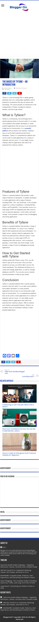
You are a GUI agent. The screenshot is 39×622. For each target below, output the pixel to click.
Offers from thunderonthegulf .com (14, 371)
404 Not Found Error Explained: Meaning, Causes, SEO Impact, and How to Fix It (17, 604)
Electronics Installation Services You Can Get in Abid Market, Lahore (18, 430)
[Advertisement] (19, 33)
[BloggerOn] (19, 6)
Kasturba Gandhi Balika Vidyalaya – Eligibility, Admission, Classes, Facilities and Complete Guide (18, 598)
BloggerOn (7, 617)
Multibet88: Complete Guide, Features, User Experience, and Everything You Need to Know (18, 609)
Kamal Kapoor (8, 88)
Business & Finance (21, 88)
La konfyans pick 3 (28, 375)
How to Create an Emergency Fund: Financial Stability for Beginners (19, 454)
